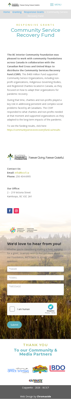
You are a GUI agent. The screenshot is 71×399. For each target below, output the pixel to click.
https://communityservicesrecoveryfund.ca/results (33, 129)
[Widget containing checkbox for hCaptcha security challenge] (32, 309)
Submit (14, 324)
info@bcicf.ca (22, 172)
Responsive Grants (34, 12)
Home (6, 12)
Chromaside (44, 396)
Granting (16, 12)
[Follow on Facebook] (9, 210)
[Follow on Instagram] (16, 210)
